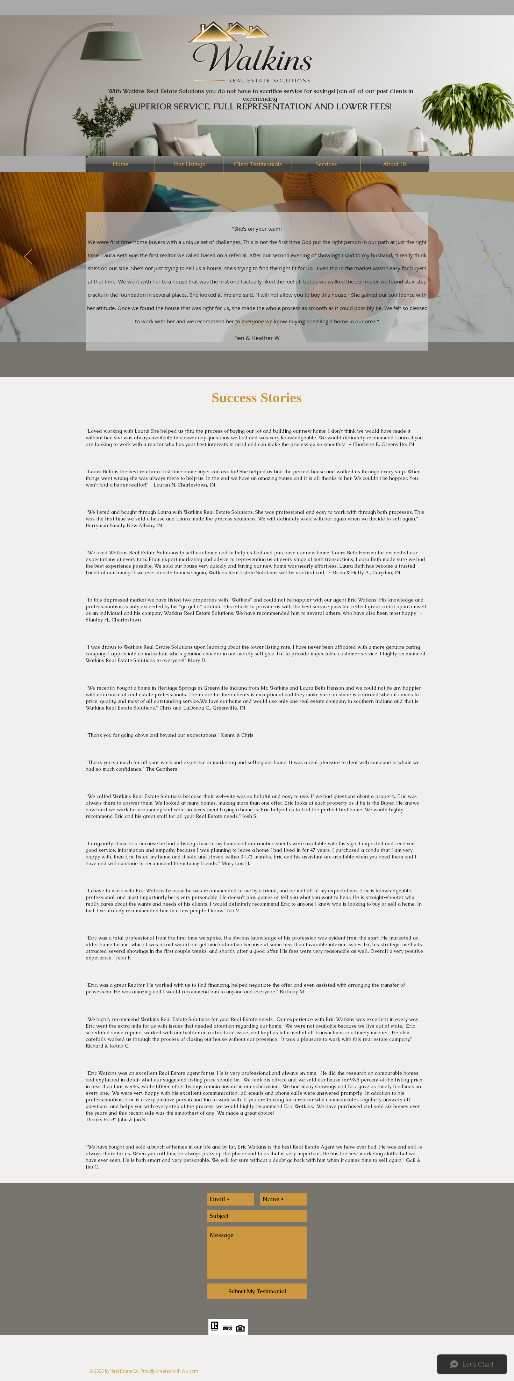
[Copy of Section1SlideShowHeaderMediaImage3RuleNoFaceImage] (261, 324)
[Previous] (28, 257)
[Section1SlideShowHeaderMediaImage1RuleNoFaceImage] (236, 324)
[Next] (486, 257)
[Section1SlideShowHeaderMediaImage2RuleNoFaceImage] (245, 324)
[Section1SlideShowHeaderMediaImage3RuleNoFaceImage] (253, 324)
